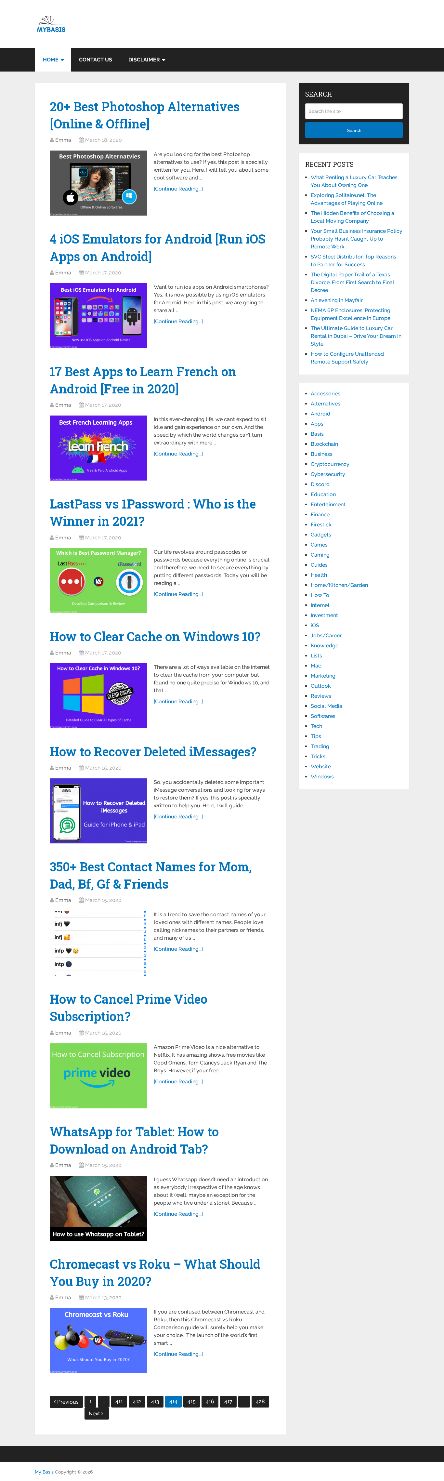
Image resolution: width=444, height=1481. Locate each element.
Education (323, 494)
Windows (322, 777)
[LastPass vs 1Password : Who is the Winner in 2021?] (98, 580)
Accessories (325, 393)
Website (321, 766)
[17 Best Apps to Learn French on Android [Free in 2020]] (98, 448)
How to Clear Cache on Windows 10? (155, 636)
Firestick (321, 525)
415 (192, 1401)
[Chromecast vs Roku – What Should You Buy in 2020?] (98, 1340)
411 (119, 1401)
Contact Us (95, 60)
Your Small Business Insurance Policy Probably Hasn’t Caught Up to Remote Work (356, 239)
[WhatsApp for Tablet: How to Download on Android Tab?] (98, 1208)
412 (137, 1401)
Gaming (320, 555)
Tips (316, 736)
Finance (320, 514)
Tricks (318, 756)
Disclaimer (144, 60)
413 (155, 1401)
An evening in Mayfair (337, 300)
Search (354, 130)
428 (260, 1401)
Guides (319, 565)
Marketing (323, 676)
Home (51, 60)
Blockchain (324, 444)
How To (320, 595)
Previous (68, 1402)
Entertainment (328, 504)
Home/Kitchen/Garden (339, 585)
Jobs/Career (326, 635)
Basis (317, 434)
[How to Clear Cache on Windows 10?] (98, 695)
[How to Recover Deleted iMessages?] (98, 810)
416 (210, 1401)
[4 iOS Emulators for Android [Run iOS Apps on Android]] (98, 315)
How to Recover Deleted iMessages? (153, 751)
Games (319, 545)
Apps (317, 424)
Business (322, 454)
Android (320, 414)
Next (95, 1413)
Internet (320, 605)
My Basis (44, 1471)
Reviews (321, 696)
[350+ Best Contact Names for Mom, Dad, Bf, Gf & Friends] (98, 943)
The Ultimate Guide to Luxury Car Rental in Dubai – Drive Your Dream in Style (356, 336)
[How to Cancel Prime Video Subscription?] (98, 1075)
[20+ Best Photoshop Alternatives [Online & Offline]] (98, 183)
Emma (63, 140)
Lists (316, 656)
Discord (320, 484)
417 (228, 1401)
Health (319, 575)
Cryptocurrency (330, 464)
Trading (320, 746)
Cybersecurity (328, 474)
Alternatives (325, 404)
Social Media (326, 706)
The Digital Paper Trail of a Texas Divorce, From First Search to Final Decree (352, 282)
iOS (315, 625)
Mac (316, 666)
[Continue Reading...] (178, 189)
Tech (316, 726)
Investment (324, 615)
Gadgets (321, 535)
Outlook (321, 686)
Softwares (323, 716)
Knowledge (324, 645)
